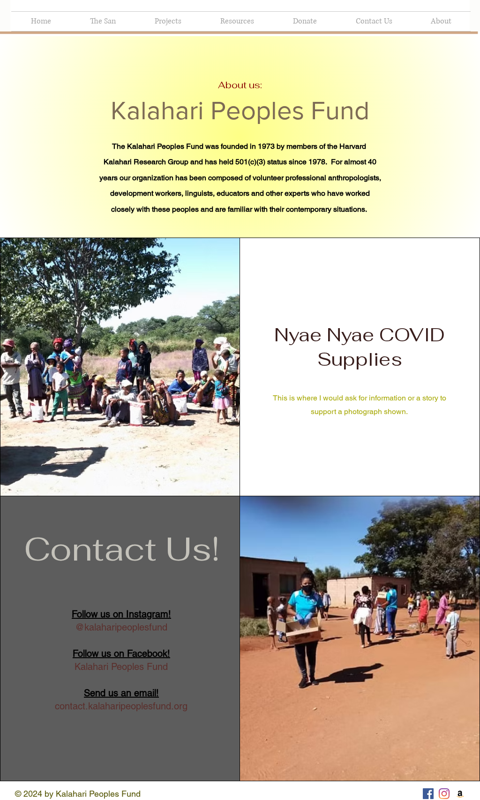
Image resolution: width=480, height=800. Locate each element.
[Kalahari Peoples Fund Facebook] (428, 793)
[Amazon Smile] (460, 793)
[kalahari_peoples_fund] (444, 793)
